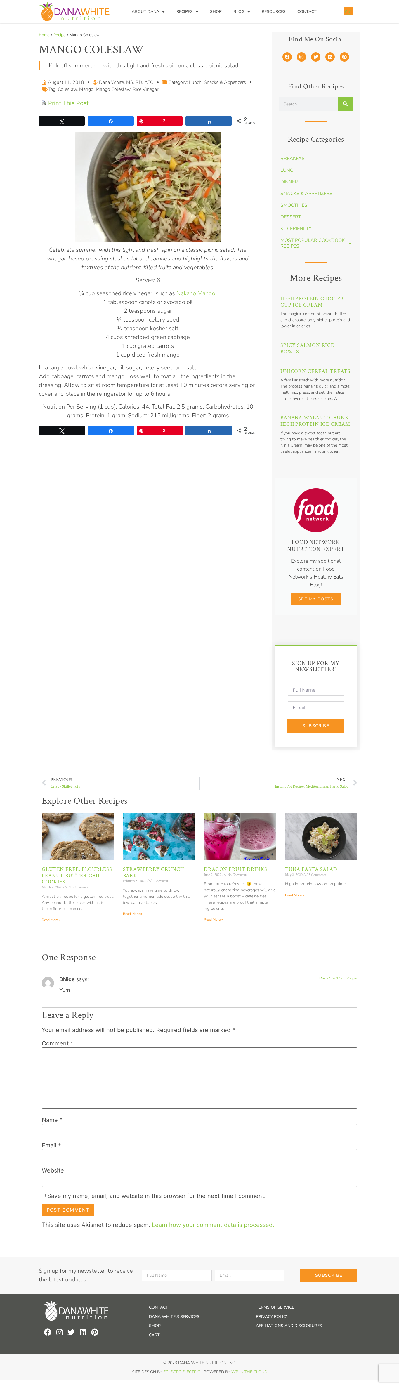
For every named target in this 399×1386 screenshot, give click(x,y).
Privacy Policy (272, 1316)
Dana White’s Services (174, 1316)
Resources (274, 11)
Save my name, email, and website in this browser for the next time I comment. (156, 1196)
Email (51, 1145)
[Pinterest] (344, 57)
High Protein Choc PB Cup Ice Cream (312, 301)
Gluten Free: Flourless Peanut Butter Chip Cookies (77, 875)
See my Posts (315, 599)
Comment (57, 1043)
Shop (216, 11)
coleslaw (67, 89)
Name (52, 1120)
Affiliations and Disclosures (289, 1325)
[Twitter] (315, 57)
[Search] (345, 104)
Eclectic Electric (181, 1372)
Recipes (184, 11)
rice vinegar (145, 89)
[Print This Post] (44, 103)
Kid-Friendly (296, 228)
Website (53, 1170)
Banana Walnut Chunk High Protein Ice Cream (315, 421)
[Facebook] (287, 57)
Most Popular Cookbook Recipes (312, 243)
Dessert (290, 217)
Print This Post (68, 103)
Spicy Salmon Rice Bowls (307, 348)
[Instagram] (301, 57)
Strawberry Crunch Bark (153, 872)
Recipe (59, 34)
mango (86, 89)
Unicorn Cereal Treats (315, 371)
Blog (238, 11)
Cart (154, 1335)
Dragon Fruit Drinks (235, 869)
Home (44, 34)
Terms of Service (275, 1307)
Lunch (195, 82)
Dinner (289, 182)
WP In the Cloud (249, 1372)
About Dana (145, 11)
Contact (307, 11)
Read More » (51, 920)
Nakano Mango (195, 293)
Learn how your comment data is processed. (213, 1224)
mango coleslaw (113, 89)
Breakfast (294, 158)
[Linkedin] (330, 57)
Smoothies (293, 205)
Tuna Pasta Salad (311, 869)
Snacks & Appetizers (225, 82)
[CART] (348, 11)
